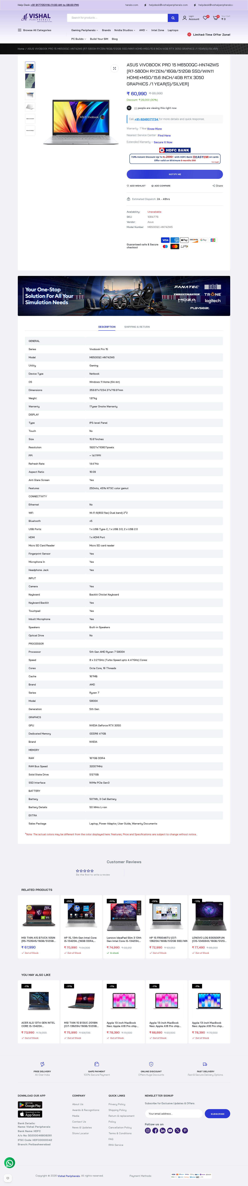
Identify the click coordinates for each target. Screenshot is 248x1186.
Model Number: (135, 227)
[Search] (173, 18)
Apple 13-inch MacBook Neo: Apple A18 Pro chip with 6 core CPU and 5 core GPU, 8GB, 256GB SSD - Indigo (209, 1024)
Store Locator (80, 1133)
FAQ (111, 1139)
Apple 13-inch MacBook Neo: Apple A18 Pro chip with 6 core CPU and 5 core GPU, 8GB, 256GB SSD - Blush (124, 1024)
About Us (77, 1104)
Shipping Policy (118, 1110)
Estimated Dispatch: (144, 199)
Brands (106, 30)
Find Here (164, 135)
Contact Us (79, 1121)
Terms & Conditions (120, 1133)
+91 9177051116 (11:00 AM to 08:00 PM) (55, 5)
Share (219, 185)
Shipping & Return (137, 326)
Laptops (173, 30)
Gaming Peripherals (83, 30)
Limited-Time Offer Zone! (211, 34)
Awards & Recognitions (85, 1110)
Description (106, 326)
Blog (115, 39)
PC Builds (77, 39)
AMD (142, 30)
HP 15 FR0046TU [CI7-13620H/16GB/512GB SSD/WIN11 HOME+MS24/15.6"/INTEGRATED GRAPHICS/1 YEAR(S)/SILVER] (169, 939)
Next (230, 927)
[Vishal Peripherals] (36, 18)
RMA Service (116, 1145)
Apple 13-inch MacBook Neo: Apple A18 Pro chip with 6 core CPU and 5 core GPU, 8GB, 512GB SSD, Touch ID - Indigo (166, 1024)
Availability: (133, 211)
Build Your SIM (99, 39)
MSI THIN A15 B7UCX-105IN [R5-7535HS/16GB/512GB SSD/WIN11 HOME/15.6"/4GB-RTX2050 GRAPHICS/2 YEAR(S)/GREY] (38, 939)
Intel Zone (157, 30)
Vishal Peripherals (69, 1176)
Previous (17, 927)
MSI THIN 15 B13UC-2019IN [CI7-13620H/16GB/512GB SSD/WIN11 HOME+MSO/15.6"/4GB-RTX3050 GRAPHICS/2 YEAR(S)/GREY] (38, 1024)
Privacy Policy (117, 1104)
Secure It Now (163, 142)
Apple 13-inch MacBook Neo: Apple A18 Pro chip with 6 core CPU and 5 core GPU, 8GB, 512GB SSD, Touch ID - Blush (81, 1024)
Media (75, 1115)
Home (21, 48)
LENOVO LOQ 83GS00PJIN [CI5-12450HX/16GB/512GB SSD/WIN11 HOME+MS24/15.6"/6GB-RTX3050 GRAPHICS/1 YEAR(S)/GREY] (209, 939)
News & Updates (82, 1127)
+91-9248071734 (147, 119)
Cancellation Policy (120, 1127)
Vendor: (131, 222)
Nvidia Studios (123, 30)
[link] (124, 296)
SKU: (129, 216)
